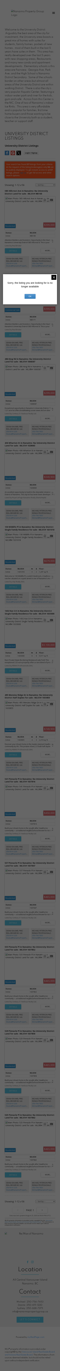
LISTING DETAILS (13, 250)
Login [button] (31, 153)
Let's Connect (30, 1320)
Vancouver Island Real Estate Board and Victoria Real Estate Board (28, 1221)
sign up (23, 172)
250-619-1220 (11, 263)
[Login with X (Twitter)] (18, 154)
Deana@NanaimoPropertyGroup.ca (20, 266)
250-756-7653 (37, 263)
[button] (27, 1262)
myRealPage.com (35, 1337)
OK (30, 296)
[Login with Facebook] (7, 154)
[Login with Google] (13, 154)
